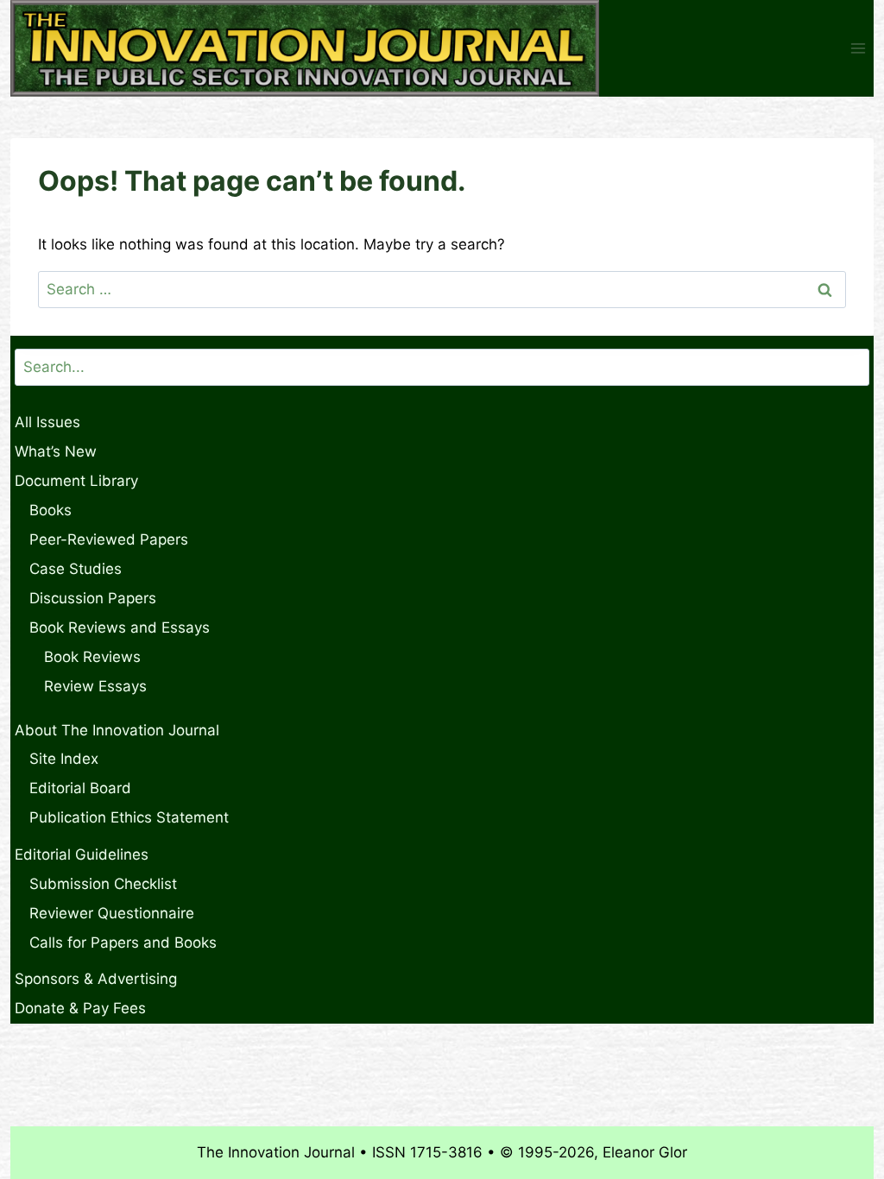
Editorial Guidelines (81, 854)
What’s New (56, 451)
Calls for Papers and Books (123, 942)
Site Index (63, 758)
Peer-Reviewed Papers (108, 539)
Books (50, 510)
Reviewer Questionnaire (111, 913)
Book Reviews (92, 656)
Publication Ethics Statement (129, 817)
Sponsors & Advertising (96, 978)
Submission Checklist (103, 883)
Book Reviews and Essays (119, 627)
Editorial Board (80, 788)
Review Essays (95, 686)
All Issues (47, 422)
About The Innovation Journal (117, 730)
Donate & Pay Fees (80, 1008)
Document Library (76, 480)
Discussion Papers (92, 598)
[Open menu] (858, 48)
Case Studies (75, 568)
